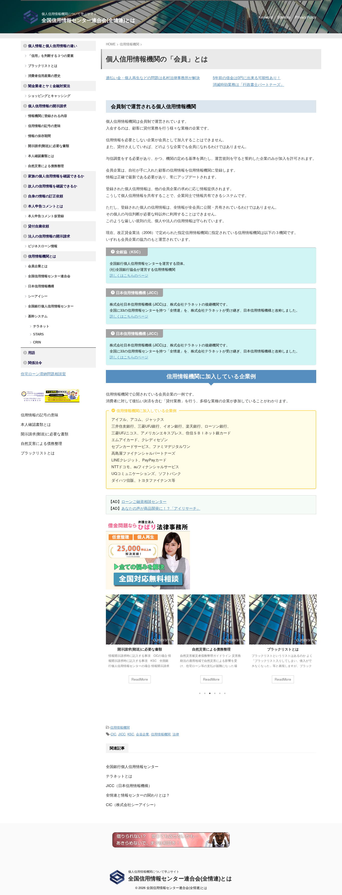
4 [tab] (214, 693)
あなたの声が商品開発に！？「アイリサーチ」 (160, 508)
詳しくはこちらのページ (129, 275)
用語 (31, 353)
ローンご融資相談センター (143, 501)
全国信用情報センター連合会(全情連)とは (88, 20)
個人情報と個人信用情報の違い (52, 46)
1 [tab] (199, 693)
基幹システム (38, 316)
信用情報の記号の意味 (44, 126)
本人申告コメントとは (45, 206)
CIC (113, 734)
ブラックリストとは (283, 649)
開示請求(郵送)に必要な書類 (139, 649)
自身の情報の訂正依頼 (45, 196)
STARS (38, 334)
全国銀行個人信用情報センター (132, 766)
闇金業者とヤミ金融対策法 (49, 86)
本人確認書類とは (41, 156)
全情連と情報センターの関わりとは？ (138, 795)
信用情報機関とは (42, 256)
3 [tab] (209, 693)
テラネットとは (119, 776)
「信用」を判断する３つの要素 (51, 56)
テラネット (41, 326)
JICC (121, 734)
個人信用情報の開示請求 (47, 106)
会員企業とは (38, 266)
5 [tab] (219, 693)
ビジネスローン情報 (42, 246)
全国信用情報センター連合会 (49, 276)
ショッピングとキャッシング (49, 96)
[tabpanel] (140, 641)
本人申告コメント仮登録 (46, 216)
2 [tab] (204, 693)
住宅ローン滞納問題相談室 (43, 373)
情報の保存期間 (39, 136)
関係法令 (35, 363)
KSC (130, 734)
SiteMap (283, 17)
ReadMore (139, 679)
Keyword (266, 17)
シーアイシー (38, 296)
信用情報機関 (120, 727)
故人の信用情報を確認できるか (52, 186)
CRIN (37, 342)
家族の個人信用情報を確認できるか (56, 176)
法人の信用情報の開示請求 (49, 236)
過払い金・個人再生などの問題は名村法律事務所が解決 (153, 77)
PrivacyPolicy (305, 17)
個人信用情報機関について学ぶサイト (153, 871)
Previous (110, 644)
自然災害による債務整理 (211, 649)
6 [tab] (224, 693)
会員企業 (142, 734)
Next (311, 644)
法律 (176, 734)
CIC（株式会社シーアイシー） (131, 804)
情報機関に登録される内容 (47, 116)
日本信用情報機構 (41, 286)
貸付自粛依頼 (38, 226)
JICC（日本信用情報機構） (129, 785)
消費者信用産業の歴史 (44, 76)
